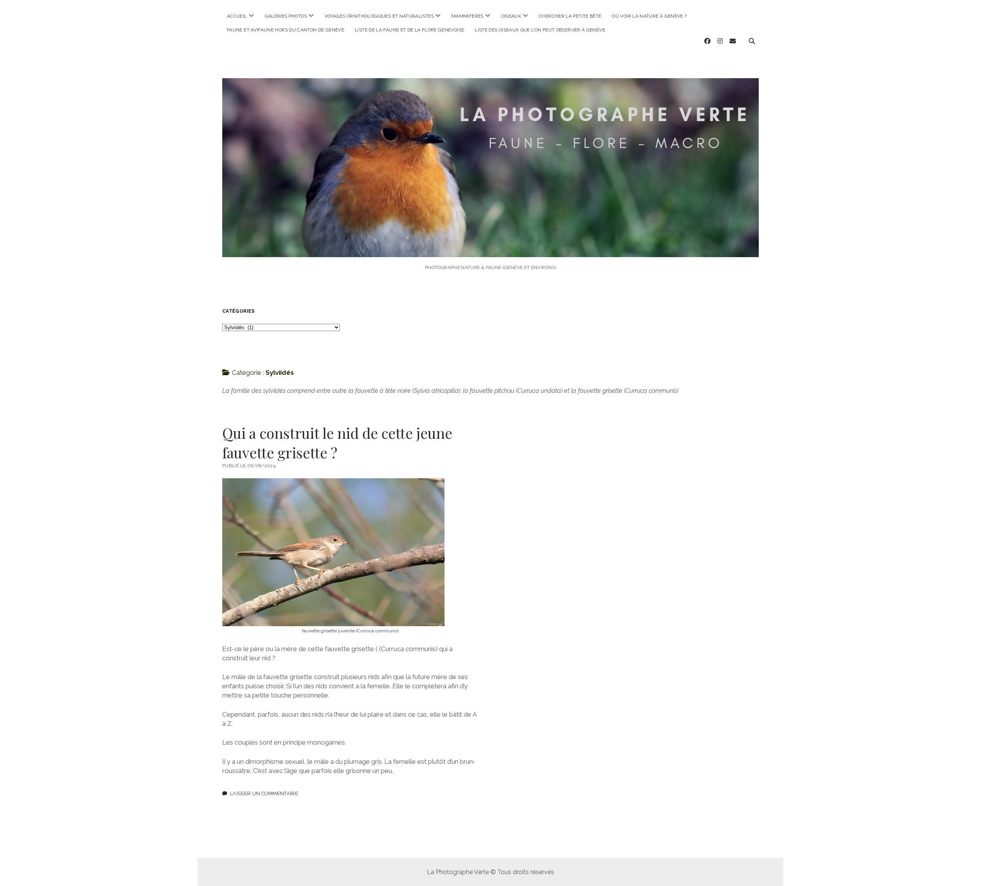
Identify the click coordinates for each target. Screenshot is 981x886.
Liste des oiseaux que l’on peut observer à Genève (540, 30)
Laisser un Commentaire (264, 793)
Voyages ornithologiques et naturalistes (379, 16)
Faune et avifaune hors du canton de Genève (285, 30)
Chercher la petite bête (570, 16)
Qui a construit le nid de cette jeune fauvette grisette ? (337, 442)
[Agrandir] (434, 488)
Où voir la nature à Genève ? (649, 16)
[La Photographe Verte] (490, 247)
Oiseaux (511, 16)
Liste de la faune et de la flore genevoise (409, 30)
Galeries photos (286, 16)
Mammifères (467, 16)
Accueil (237, 16)
